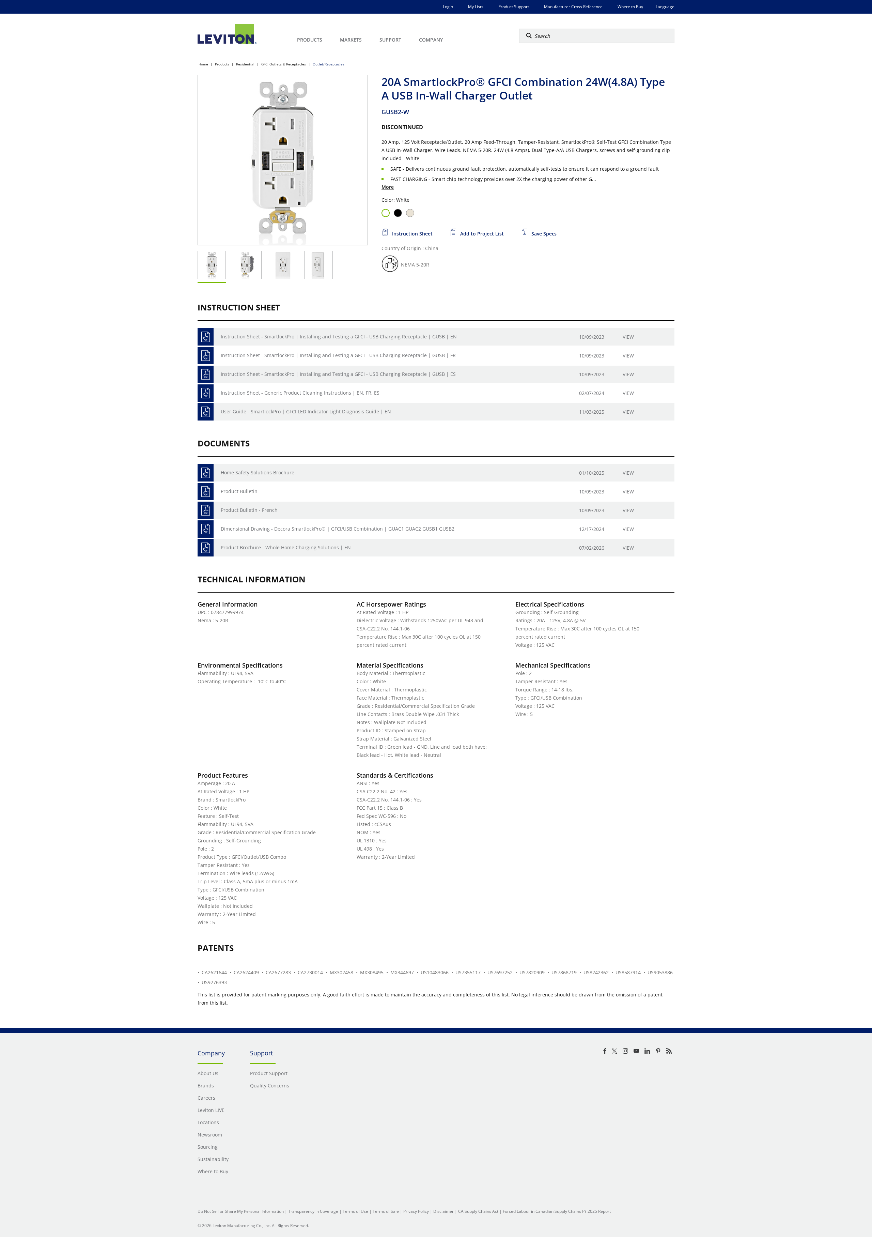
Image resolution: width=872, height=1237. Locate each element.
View (628, 337)
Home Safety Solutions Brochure (257, 472)
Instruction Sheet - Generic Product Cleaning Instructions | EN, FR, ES (300, 393)
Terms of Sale (386, 1211)
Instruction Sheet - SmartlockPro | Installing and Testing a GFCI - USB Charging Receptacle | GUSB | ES (338, 374)
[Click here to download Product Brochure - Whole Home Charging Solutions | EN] (206, 547)
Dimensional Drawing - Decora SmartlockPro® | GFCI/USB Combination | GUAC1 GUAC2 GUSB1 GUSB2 (337, 528)
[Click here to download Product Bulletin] (206, 491)
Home (203, 64)
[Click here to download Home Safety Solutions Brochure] (206, 473)
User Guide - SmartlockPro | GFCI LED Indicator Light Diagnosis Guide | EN (306, 411)
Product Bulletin (239, 491)
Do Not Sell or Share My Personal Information (241, 1211)
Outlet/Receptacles (328, 64)
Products (222, 64)
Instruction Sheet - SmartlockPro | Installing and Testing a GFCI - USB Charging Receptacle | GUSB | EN (339, 336)
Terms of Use (355, 1211)
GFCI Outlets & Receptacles (283, 64)
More (388, 187)
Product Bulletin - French (249, 510)
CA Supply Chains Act (478, 1211)
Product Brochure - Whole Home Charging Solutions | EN (286, 547)
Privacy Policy (416, 1211)
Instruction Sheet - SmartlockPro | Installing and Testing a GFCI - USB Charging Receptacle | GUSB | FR (338, 355)
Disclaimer (443, 1211)
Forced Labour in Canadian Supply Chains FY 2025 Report (557, 1211)
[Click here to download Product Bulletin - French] (206, 510)
